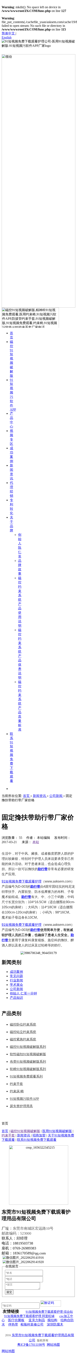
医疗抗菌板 (16, 1320)
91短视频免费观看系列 (26, 1076)
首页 (5, 1131)
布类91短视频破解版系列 (28, 1061)
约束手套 (16, 1084)
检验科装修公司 (32, 1324)
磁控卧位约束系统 (23, 1024)
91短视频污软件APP (24, 1098)
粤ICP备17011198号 (31, 1344)
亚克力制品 (37, 1320)
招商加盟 (39, 1135)
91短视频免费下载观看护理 (21, 881)
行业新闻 (16, 980)
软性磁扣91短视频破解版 (28, 1054)
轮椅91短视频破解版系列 (28, 1069)
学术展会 (16, 984)
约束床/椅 (17, 1091)
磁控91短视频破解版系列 (28, 1046)
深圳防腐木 (55, 1324)
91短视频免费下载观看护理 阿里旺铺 (29, 1316)
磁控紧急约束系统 (23, 1039)
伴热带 (13, 1324)
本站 (35, 842)
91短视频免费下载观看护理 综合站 (49, 1311)
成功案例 (16, 971)
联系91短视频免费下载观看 (36, 1139)
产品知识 (16, 997)
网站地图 (53, 1344)
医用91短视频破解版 (57, 1131)
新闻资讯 (23, 1135)
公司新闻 (16, 989)
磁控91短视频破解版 (25, 1131)
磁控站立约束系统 (23, 1032)
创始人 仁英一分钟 (23, 993)
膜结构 (52, 1320)
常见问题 (16, 976)
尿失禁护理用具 (21, 1106)
